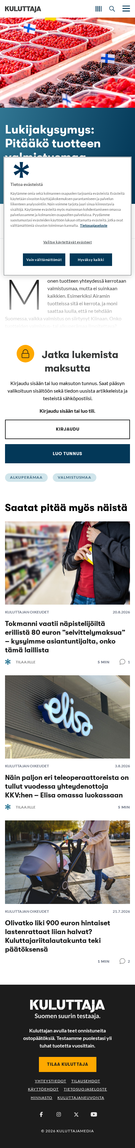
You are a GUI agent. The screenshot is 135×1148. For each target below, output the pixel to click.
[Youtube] (93, 1114)
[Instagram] (58, 1114)
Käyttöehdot (43, 1089)
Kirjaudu (67, 429)
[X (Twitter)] (76, 1114)
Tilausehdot (85, 1081)
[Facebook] (41, 1114)
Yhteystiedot (50, 1081)
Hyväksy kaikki (91, 260)
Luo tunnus (67, 453)
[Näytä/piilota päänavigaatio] (125, 9)
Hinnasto (41, 1097)
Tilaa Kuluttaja (67, 1064)
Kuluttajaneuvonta (80, 1097)
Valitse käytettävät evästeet (67, 242)
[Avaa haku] (112, 9)
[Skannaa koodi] (98, 9)
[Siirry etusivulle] (23, 9)
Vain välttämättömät (44, 260)
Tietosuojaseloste (85, 1089)
